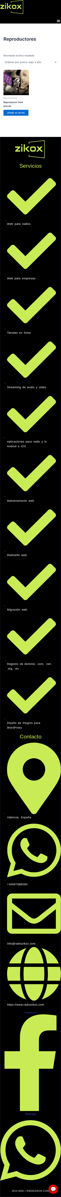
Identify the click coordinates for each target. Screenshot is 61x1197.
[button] (58, 20)
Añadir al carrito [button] (16, 112)
